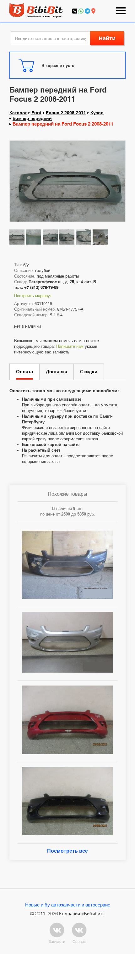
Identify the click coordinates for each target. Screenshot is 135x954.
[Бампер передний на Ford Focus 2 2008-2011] (67, 184)
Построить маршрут (33, 295)
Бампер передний (32, 118)
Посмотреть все (67, 851)
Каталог (18, 112)
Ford (36, 112)
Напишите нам (70, 346)
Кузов (97, 112)
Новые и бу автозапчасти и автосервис (67, 904)
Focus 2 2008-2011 (66, 112)
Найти (107, 38)
